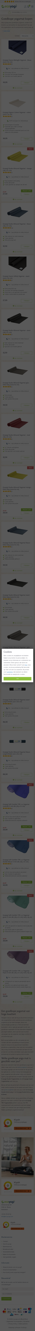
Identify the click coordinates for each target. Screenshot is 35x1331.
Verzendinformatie (8, 1252)
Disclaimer (26, 1321)
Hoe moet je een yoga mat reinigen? (14, 1272)
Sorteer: (17, 36)
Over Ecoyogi (7, 1244)
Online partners (23, 1324)
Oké (17, 679)
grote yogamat (8, 1090)
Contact (5, 1241)
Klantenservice (7, 1247)
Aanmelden (6, 1299)
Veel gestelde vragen (9, 1257)
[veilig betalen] (17, 1312)
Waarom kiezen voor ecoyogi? (12, 1267)
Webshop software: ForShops (17, 1328)
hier (26, 665)
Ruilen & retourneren (9, 1254)
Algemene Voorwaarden (14, 1321)
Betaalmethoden (8, 1249)
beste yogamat (22, 1067)
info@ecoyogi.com (7, 1216)
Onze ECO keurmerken (10, 1270)
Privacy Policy (13, 1324)
